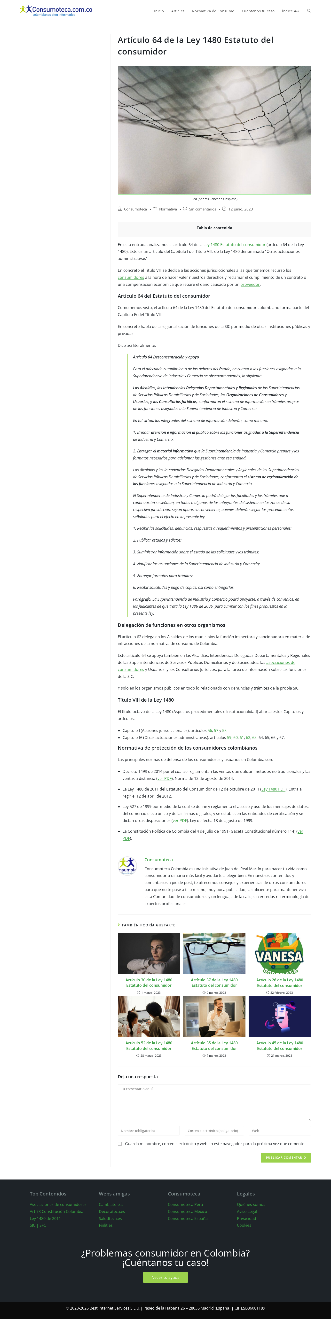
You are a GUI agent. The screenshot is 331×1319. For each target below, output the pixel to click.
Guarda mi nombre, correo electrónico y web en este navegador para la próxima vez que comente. (215, 1143)
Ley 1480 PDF (273, 789)
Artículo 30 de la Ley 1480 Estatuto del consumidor (149, 982)
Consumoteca (135, 209)
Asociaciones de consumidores (58, 1204)
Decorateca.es (112, 1211)
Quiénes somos (251, 1204)
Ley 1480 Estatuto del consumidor (235, 244)
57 (216, 730)
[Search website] (309, 11)
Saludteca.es (110, 1218)
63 (254, 737)
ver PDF (165, 778)
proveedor (250, 284)
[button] (165, 1277)
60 (235, 737)
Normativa (168, 209)
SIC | (34, 1225)
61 (242, 737)
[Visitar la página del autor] (127, 866)
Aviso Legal (247, 1211)
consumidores (131, 277)
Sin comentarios (202, 209)
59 (229, 737)
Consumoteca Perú (185, 1204)
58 (224, 730)
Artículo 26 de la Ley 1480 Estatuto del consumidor (279, 982)
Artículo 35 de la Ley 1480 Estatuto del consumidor (214, 1045)
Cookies (244, 1225)
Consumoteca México (187, 1211)
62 (248, 737)
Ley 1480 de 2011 (45, 1218)
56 (210, 730)
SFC (42, 1225)
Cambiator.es (111, 1204)
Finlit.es (106, 1225)
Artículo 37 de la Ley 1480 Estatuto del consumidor (214, 982)
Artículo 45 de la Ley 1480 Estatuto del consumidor (279, 1045)
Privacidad (246, 1218)
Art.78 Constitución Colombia (56, 1211)
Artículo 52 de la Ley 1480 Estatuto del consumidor (149, 1045)
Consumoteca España (188, 1218)
